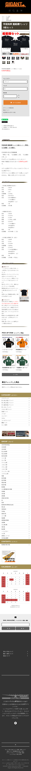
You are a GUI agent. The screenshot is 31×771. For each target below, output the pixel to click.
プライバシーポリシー (10, 752)
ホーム (3, 16)
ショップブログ (13, 754)
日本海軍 (7, 17)
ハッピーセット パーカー (7, 349)
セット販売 (8, 16)
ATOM (20, 754)
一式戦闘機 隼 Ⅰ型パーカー (22, 367)
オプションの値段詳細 (8, 107)
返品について (6, 110)
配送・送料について (21, 749)
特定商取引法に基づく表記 (9, 112)
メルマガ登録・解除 (20, 752)
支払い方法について (12, 749)
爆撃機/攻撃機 (8, 20)
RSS (17, 754)
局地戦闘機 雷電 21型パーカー (8, 367)
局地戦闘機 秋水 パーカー (21, 349)
